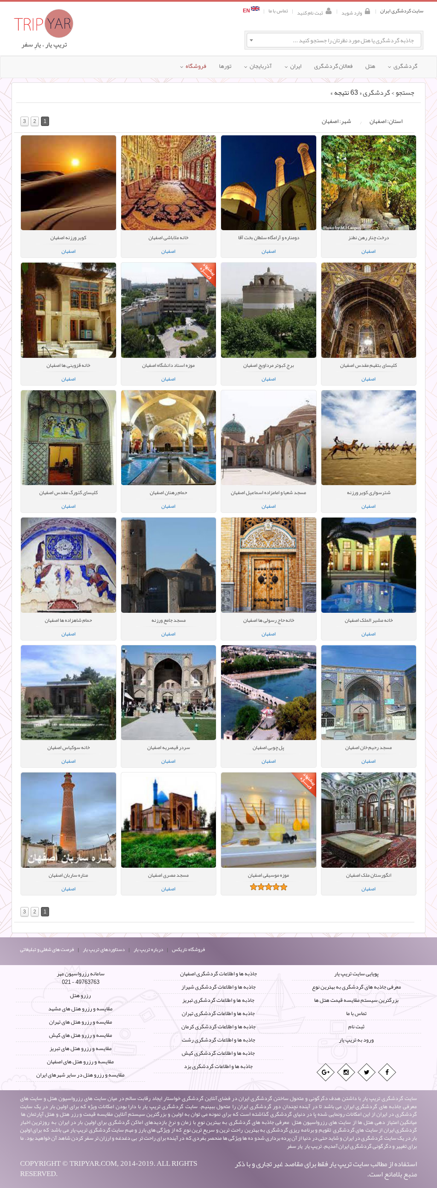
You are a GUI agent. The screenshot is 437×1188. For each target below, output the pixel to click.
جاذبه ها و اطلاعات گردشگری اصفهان (218, 973)
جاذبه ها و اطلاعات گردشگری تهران (218, 1013)
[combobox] (334, 40)
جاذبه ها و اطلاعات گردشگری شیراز (218, 986)
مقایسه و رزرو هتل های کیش (80, 1035)
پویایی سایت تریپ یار (356, 973)
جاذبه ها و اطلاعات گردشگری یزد (218, 1066)
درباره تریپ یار (148, 949)
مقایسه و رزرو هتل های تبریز (81, 1048)
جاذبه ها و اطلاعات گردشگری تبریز (218, 1000)
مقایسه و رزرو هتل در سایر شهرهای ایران (80, 1074)
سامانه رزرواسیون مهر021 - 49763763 (81, 978)
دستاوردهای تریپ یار (104, 949)
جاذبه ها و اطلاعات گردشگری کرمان (218, 1026)
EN (247, 11)
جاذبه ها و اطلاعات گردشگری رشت (218, 1039)
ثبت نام (356, 1026)
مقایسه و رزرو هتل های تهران (80, 1021)
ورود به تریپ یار (356, 1039)
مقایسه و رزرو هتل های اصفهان (80, 1061)
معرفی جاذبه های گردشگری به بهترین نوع (356, 986)
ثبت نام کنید (310, 12)
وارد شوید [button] (351, 12)
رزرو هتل (80, 995)
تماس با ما (278, 11)
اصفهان (68, 251)
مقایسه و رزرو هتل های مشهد (80, 1008)
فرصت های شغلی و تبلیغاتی (47, 949)
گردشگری (376, 92)
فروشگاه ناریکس (188, 949)
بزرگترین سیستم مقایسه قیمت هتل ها (356, 1000)
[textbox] (334, 40)
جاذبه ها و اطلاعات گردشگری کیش (218, 1053)
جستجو (405, 92)
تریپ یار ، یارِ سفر (44, 44)
